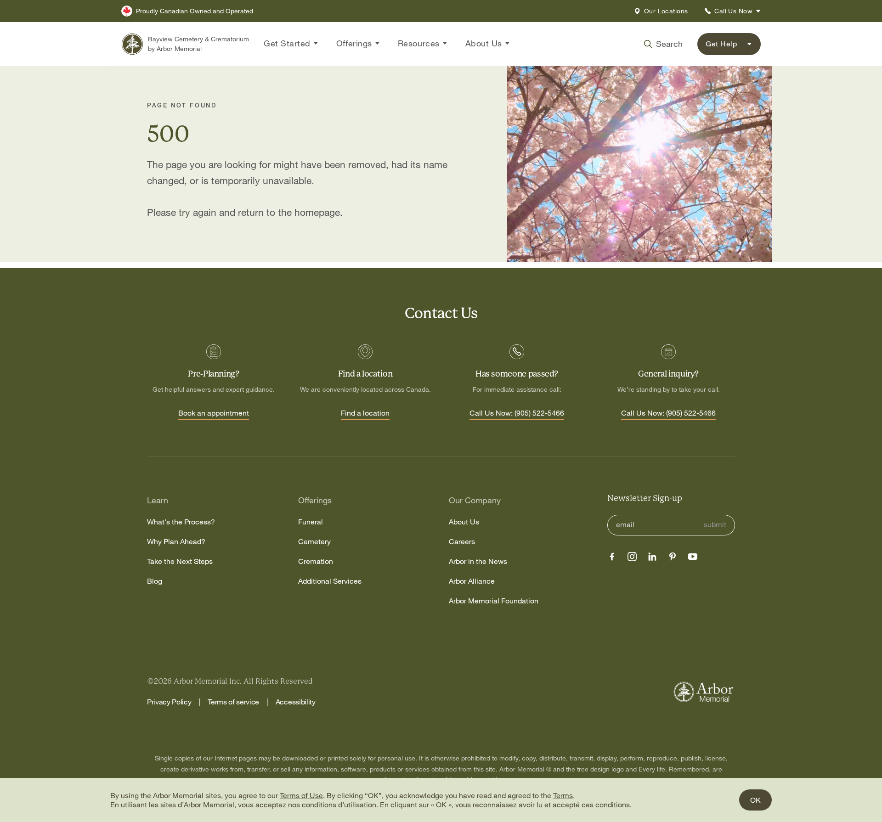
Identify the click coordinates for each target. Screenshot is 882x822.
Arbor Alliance (472, 581)
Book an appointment (213, 413)
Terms (563, 795)
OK (755, 800)
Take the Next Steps (180, 561)
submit (715, 524)
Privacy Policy (169, 701)
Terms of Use (301, 795)
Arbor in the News (478, 561)
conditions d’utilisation (339, 804)
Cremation (315, 561)
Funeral (310, 522)
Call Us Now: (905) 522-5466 (516, 413)
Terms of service (233, 701)
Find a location (365, 413)
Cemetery (314, 541)
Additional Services (330, 581)
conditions (612, 804)
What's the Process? (181, 522)
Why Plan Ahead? (176, 541)
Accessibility (296, 701)
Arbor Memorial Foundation (493, 601)
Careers (462, 541)
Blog (154, 581)
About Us (464, 522)
